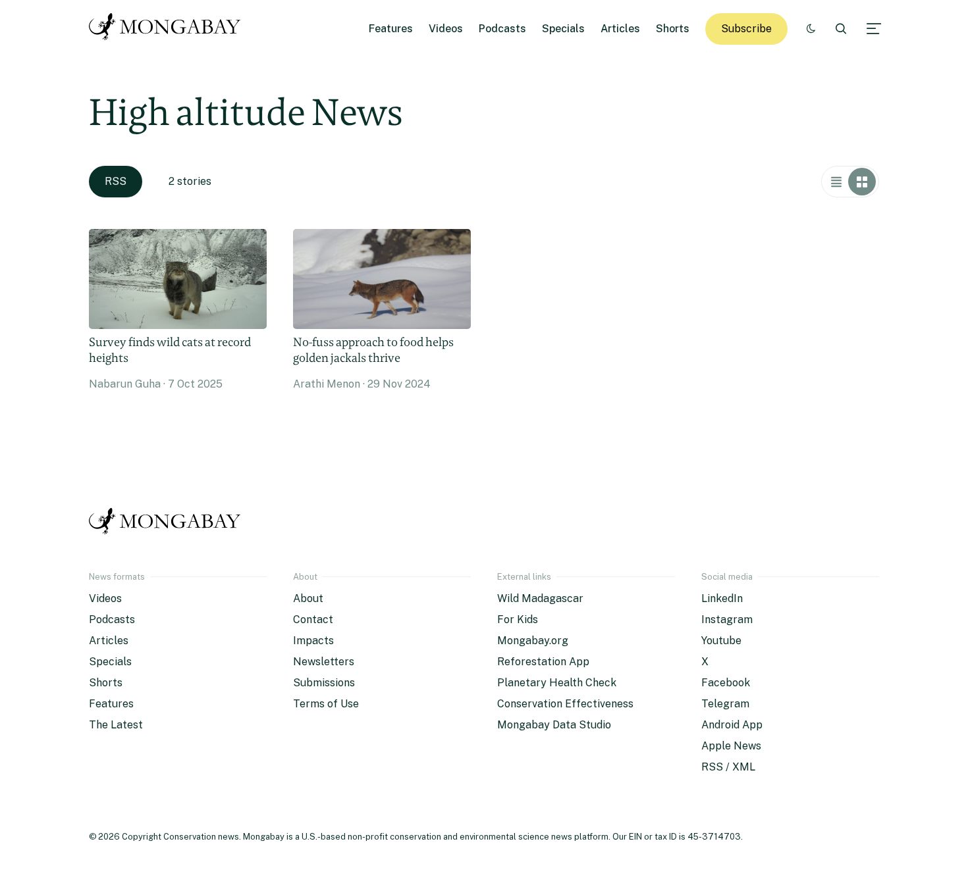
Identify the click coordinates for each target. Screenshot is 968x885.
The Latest (116, 725)
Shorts (672, 28)
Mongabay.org (532, 640)
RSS (115, 181)
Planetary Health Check (556, 682)
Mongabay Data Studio (554, 725)
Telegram (725, 703)
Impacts (313, 640)
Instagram (727, 619)
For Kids (517, 619)
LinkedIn (722, 598)
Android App (732, 725)
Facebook (725, 682)
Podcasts (502, 28)
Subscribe (746, 28)
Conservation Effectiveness (565, 703)
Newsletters (323, 661)
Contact (313, 619)
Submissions (324, 682)
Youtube (721, 640)
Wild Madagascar (540, 598)
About (308, 598)
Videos (446, 28)
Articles (620, 28)
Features (391, 28)
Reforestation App (543, 661)
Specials (563, 28)
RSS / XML (728, 767)
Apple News (731, 746)
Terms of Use (326, 703)
